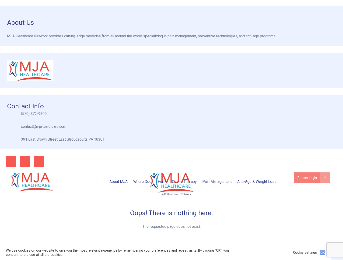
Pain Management (217, 181)
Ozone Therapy (184, 181)
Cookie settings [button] (305, 252)
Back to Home (171, 244)
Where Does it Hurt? (149, 181)
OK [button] (322, 252)
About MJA (118, 181)
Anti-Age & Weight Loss (256, 181)
